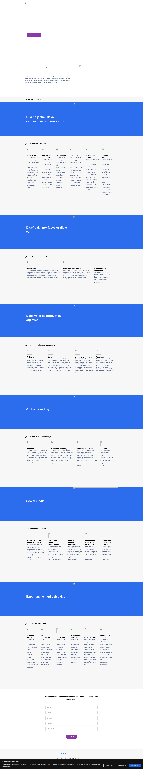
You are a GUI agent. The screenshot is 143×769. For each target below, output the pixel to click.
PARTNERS (90, 3)
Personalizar (109, 765)
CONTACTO (101, 3)
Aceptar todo (135, 765)
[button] (70, 198)
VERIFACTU (112, 3)
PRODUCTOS (79, 3)
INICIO (70, 3)
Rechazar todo (122, 765)
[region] (71, 764)
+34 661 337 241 (74, 759)
